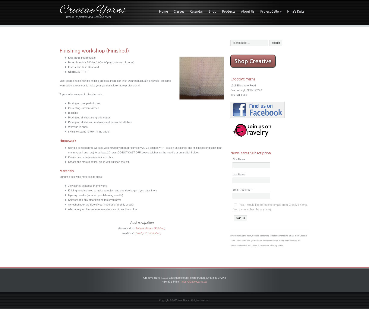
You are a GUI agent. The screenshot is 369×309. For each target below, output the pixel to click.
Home (163, 11)
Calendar (196, 11)
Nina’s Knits (296, 11)
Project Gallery (270, 11)
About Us (248, 11)
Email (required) (243, 189)
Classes (179, 11)
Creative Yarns (93, 10)
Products (228, 11)
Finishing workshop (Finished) (94, 50)
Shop (212, 11)
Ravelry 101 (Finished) (148, 233)
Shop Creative (252, 61)
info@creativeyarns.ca (194, 281)
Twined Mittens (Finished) (150, 228)
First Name (239, 159)
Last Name (239, 174)
